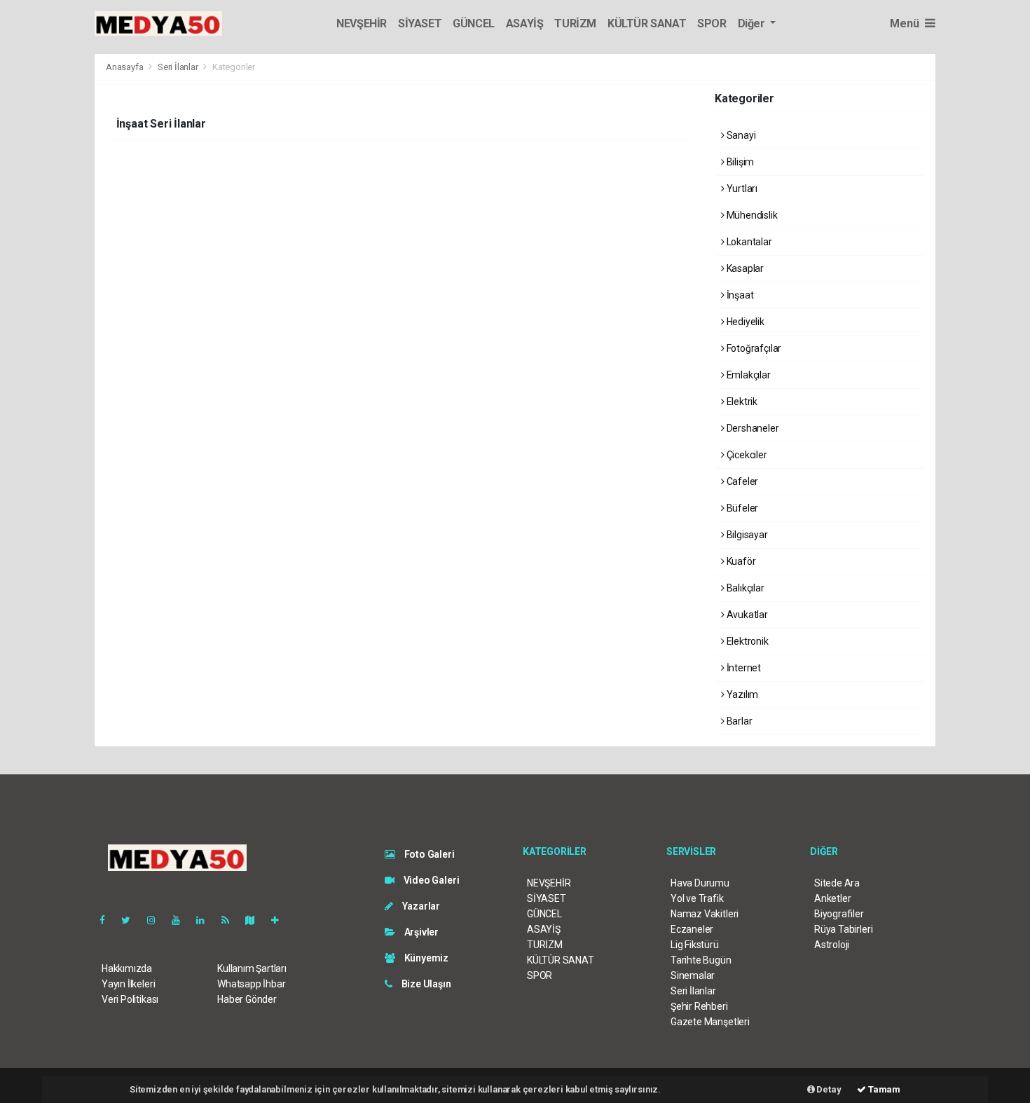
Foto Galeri (428, 854)
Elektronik (747, 641)
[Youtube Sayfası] (181, 920)
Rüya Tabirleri (843, 929)
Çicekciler (746, 454)
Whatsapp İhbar (251, 983)
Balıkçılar (744, 588)
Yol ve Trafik (697, 898)
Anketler (832, 898)
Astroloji (831, 944)
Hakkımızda (127, 968)
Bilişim (739, 161)
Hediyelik (744, 321)
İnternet (743, 667)
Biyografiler (839, 913)
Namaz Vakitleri (705, 913)
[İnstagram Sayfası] (157, 920)
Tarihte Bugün (701, 960)
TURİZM (575, 23)
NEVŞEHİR (361, 23)
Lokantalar (748, 241)
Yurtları (741, 188)
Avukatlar (746, 614)
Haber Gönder (247, 999)
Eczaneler (692, 929)
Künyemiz (425, 958)
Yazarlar (420, 906)
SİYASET (419, 23)
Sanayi (740, 135)
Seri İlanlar (178, 67)
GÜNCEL (474, 23)
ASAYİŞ (525, 23)
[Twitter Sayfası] (131, 920)
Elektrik (741, 401)
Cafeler (741, 481)
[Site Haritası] (255, 920)
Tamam (883, 1089)
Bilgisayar (746, 534)
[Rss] (230, 920)
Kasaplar (744, 268)
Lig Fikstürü (695, 944)
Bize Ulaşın (425, 983)
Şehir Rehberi (699, 1006)
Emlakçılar (748, 375)
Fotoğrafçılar (753, 348)
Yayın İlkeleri (128, 983)
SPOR (711, 23)
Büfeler (741, 508)
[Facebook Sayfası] (107, 920)
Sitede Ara (837, 883)
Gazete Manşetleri (710, 1021)
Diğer (753, 23)
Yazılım (741, 694)
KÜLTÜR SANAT (646, 23)
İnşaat (739, 295)
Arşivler (420, 932)
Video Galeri (430, 880)
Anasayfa (125, 67)
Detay (828, 1089)
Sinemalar (693, 975)
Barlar (738, 721)
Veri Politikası (130, 999)
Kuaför (740, 561)
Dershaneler (752, 428)
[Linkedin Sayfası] (206, 920)
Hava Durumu (700, 883)
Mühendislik (751, 215)
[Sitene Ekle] (280, 920)
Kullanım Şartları (252, 968)
